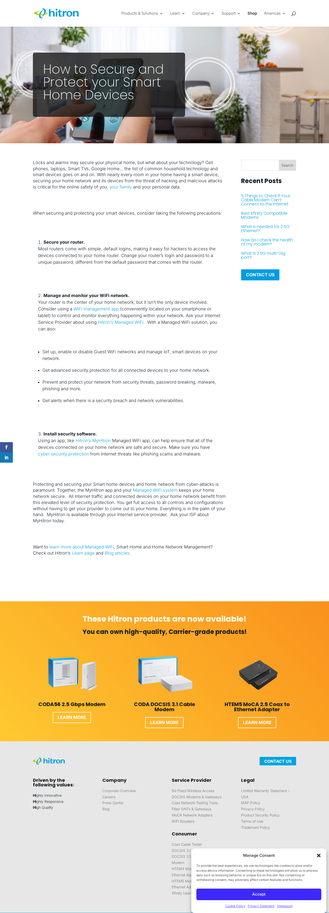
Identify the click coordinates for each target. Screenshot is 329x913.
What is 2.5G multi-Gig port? (263, 255)
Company (200, 14)
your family (120, 186)
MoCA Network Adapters (192, 815)
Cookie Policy (235, 906)
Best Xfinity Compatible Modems (264, 215)
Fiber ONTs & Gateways (191, 809)
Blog (105, 809)
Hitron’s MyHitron (93, 440)
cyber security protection (63, 454)
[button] (318, 855)
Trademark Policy (255, 827)
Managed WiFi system (155, 490)
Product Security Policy (260, 815)
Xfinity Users (182, 893)
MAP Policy (250, 803)
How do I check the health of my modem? (267, 242)
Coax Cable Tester (187, 844)
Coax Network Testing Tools (195, 803)
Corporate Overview (119, 790)
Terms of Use (252, 821)
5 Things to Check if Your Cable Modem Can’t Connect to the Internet (265, 200)
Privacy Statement (261, 906)
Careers (108, 797)
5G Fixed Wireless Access (193, 790)
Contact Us (260, 274)
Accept (259, 894)
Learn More (72, 717)
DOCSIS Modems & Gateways (197, 797)
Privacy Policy (253, 809)
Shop (252, 14)
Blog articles (117, 553)
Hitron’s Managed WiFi (120, 322)
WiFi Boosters (183, 821)
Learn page (83, 553)
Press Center (113, 803)
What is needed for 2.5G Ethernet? (265, 229)
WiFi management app (97, 308)
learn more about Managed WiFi (81, 546)
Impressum (285, 906)
